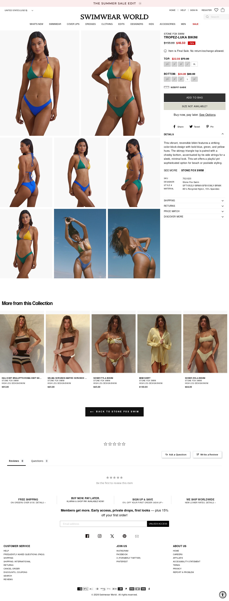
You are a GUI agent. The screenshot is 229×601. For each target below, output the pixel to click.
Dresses (90, 23)
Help (183, 10)
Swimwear (55, 23)
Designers (136, 23)
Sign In (194, 10)
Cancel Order (12, 568)
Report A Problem (183, 572)
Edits (121, 23)
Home (172, 10)
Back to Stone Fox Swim (117, 411)
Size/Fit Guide (178, 87)
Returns (8, 564)
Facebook (88, 536)
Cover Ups (73, 23)
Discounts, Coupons (15, 572)
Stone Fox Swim (174, 33)
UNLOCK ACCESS (158, 524)
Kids (151, 23)
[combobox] (218, 16)
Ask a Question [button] (177, 454)
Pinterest (125, 536)
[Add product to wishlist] (87, 381)
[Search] (207, 17)
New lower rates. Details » (200, 501)
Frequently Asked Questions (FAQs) (24, 554)
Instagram (100, 536)
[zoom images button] (39, 83)
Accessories (167, 23)
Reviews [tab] (14, 461)
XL (194, 64)
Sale (195, 24)
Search (8, 575)
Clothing (107, 23)
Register (207, 10)
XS (167, 64)
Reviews (8, 579)
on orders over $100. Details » (28, 501)
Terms (176, 564)
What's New (36, 23)
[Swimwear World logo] (114, 16)
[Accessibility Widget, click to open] (222, 594)
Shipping (8, 557)
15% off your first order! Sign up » (142, 501)
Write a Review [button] (209, 454)
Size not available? (195, 106)
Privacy (177, 568)
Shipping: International (17, 561)
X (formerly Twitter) (128, 557)
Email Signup (137, 536)
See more (184, 170)
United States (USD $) (16, 10)
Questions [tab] (37, 461)
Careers (178, 554)
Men (183, 23)
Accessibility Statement (186, 561)
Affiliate (178, 557)
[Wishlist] (216, 10)
